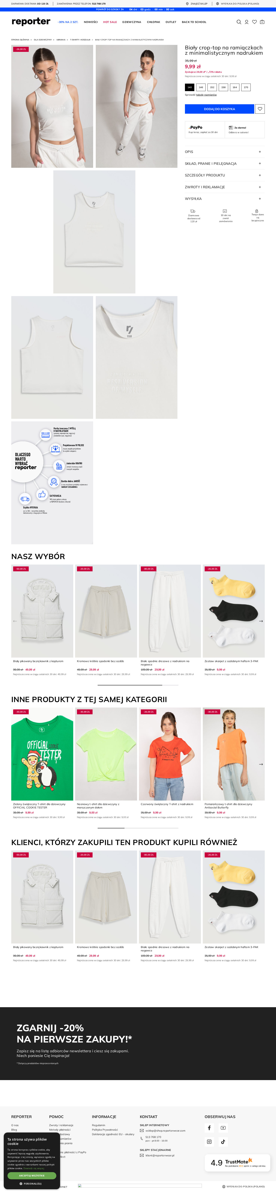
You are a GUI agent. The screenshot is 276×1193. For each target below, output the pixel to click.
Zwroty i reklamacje (61, 1125)
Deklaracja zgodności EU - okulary (113, 1134)
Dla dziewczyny (43, 40)
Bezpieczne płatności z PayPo (67, 1152)
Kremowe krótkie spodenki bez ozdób (100, 661)
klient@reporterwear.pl (160, 1155)
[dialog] (32, 1161)
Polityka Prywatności (105, 1129)
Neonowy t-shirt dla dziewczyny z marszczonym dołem (98, 805)
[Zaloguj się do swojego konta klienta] (246, 22)
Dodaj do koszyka (219, 109)
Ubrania (61, 40)
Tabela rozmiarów (60, 1138)
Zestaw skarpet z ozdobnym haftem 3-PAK (232, 661)
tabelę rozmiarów (206, 94)
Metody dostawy (59, 1134)
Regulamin (98, 1125)
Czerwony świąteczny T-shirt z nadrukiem (167, 804)
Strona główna (20, 40)
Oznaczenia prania (60, 1143)
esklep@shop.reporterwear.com (165, 1130)
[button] (262, 22)
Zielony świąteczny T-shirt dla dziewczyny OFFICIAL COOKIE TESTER (39, 805)
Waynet (62, 1186)
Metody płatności (59, 1129)
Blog (14, 1129)
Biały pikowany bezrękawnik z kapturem (38, 661)
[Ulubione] (254, 22)
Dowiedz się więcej (33, 1168)
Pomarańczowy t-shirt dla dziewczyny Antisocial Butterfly (228, 805)
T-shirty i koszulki (80, 40)
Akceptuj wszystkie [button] (31, 1175)
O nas (15, 1125)
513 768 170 (153, 1137)
